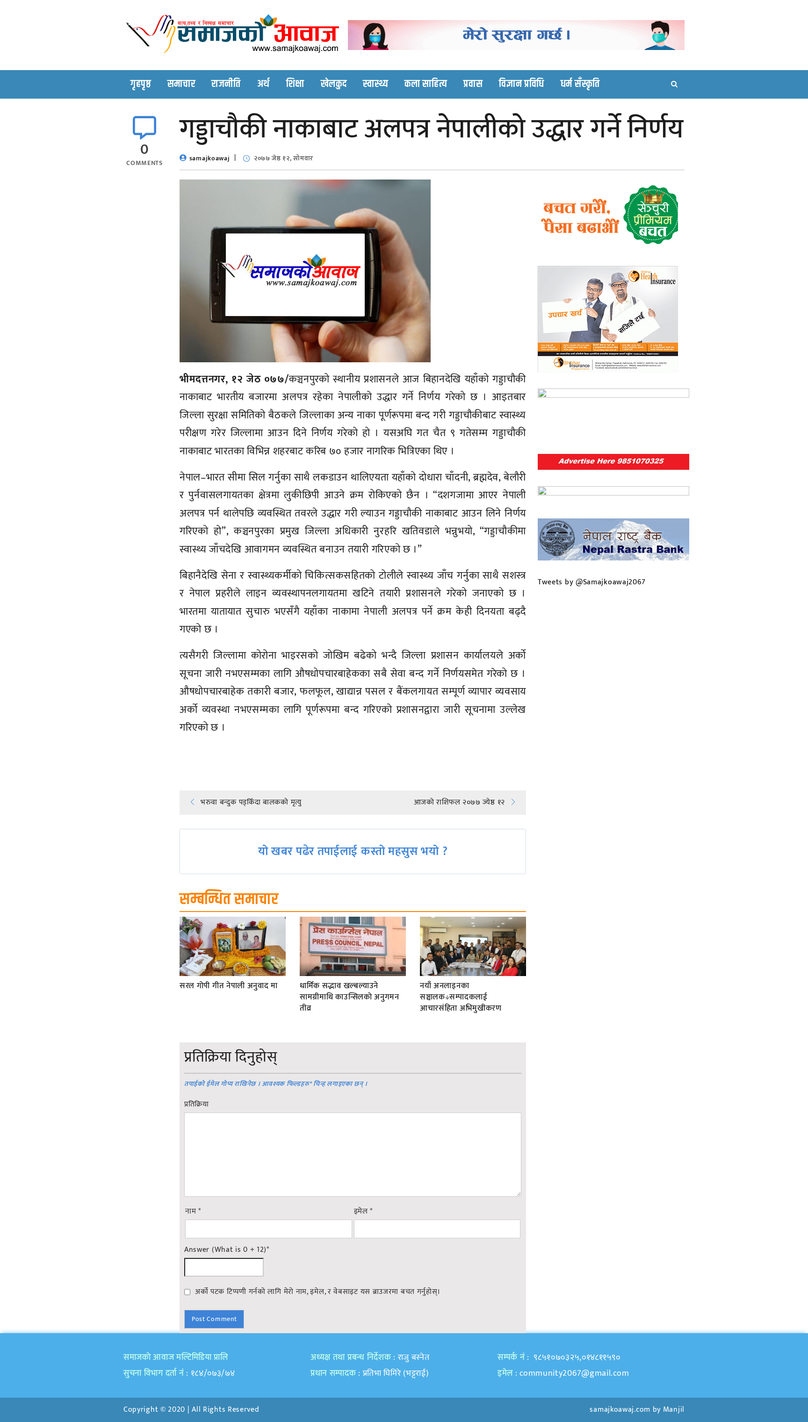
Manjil (674, 1409)
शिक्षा (295, 84)
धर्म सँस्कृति (580, 84)
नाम (193, 1211)
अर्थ (263, 84)
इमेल (363, 1211)
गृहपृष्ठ (140, 84)
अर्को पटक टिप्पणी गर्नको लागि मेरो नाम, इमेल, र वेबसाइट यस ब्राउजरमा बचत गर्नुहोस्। (317, 1292)
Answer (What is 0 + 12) (226, 1250)
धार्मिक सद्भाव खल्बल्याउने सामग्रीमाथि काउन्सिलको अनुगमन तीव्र (349, 997)
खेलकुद (334, 84)
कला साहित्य (425, 84)
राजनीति (226, 84)
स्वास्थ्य (375, 84)
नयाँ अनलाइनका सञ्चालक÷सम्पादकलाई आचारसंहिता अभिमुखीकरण (461, 997)
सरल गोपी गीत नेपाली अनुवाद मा (229, 986)
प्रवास (473, 84)
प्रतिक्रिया (196, 1104)
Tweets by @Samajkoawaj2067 (592, 582)
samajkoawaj (209, 158)
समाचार (181, 84)
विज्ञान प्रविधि (521, 84)
